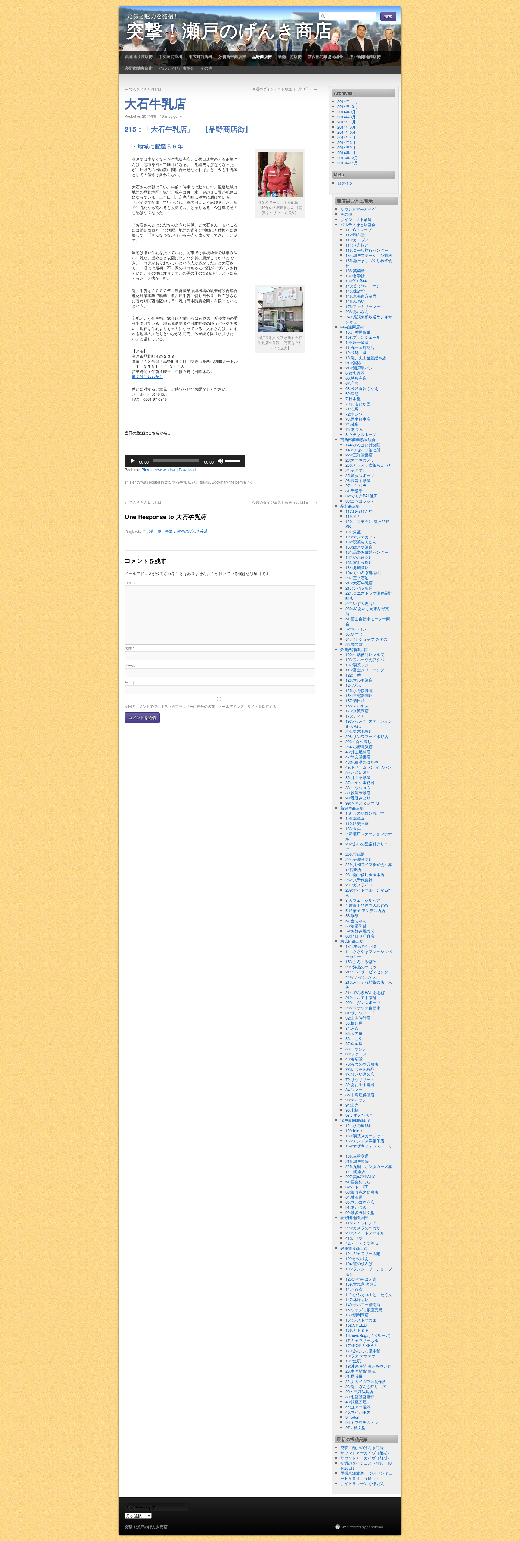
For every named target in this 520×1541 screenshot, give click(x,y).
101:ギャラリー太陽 (362, 1253)
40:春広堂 (354, 1059)
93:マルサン (356, 1100)
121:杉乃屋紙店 (359, 1125)
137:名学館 (355, 276)
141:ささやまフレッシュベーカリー (368, 953)
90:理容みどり (357, 798)
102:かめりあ (357, 1258)
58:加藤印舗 (356, 926)
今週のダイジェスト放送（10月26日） (366, 1465)
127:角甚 (353, 531)
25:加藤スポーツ (359, 475)
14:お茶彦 (354, 1289)
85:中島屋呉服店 (359, 1094)
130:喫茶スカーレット (364, 1135)
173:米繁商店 (357, 711)
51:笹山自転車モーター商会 (367, 621)
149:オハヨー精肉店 (362, 1304)
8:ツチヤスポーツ (360, 434)
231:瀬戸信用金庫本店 (364, 874)
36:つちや (354, 1038)
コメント (132, 582)
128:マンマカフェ (360, 537)
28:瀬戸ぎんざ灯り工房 (365, 1386)
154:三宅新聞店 (359, 695)
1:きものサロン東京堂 (364, 813)
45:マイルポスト (359, 1412)
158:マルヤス (357, 705)
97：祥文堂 (355, 1427)
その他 (206, 68)
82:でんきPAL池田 (361, 496)
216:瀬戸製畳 (357, 1161)
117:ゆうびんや (359, 511)
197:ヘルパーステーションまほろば (368, 723)
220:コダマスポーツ (362, 1002)
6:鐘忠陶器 (354, 373)
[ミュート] (220, 461)
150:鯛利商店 (357, 1315)
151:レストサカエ (360, 1320)
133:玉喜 (353, 828)
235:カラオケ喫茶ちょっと (368, 465)
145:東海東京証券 (360, 296)
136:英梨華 (355, 270)
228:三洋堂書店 (359, 455)
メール (131, 665)
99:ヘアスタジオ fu (362, 803)
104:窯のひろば (359, 1263)
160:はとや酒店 (359, 547)
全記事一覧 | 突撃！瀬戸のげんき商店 (175, 531)
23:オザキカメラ (359, 460)
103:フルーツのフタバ (364, 659)
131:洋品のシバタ (360, 946)
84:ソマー (354, 1089)
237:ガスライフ (359, 885)
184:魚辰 (353, 1361)
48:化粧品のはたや (361, 762)
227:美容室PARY (360, 1176)
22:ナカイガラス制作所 (365, 1381)
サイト (130, 682)
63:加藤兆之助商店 (361, 1192)
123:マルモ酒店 (359, 680)
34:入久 (352, 1028)
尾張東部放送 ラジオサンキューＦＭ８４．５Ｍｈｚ (366, 1475)
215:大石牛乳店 (177, 481)
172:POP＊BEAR (360, 1345)
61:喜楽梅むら (357, 1182)
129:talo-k (354, 1130)
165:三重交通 (357, 1156)
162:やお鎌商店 (359, 557)
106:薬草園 (355, 818)
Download (187, 469)
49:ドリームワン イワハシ (368, 767)
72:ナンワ (354, 414)
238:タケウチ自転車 (362, 1007)
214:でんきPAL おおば (365, 992)
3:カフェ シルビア (362, 900)
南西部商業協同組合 (325, 56)
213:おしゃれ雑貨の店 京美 (368, 984)
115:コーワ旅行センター (366, 250)
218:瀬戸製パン (359, 368)
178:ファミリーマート (364, 306)
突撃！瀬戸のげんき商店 (229, 32)
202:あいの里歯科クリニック (368, 846)
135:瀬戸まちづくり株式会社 (368, 262)
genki (177, 116)
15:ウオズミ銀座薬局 (363, 1309)
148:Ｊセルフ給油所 (362, 450)
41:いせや (354, 1238)
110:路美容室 (357, 823)
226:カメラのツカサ (362, 1228)
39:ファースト (357, 1054)
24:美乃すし (356, 470)
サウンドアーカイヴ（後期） (365, 1452)
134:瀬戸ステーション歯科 (368, 255)
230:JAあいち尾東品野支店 (367, 611)
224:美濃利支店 (359, 859)
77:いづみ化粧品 (359, 1069)
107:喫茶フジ (357, 665)
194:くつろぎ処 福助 (363, 572)
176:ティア (355, 716)
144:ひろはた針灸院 (362, 444)
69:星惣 (352, 393)
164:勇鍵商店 (357, 567)
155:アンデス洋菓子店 (364, 1141)
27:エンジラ (356, 485)
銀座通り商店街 (139, 56)
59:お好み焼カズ (359, 931)
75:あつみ (354, 429)
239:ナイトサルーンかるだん (368, 892)
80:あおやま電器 (359, 1084)
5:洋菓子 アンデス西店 (365, 910)
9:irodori (352, 1417)
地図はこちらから (147, 376)
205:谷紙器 (355, 854)
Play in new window (158, 469)
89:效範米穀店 (357, 792)
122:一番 (353, 675)
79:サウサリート (359, 1079)
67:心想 (352, 383)
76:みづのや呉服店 (361, 1064)
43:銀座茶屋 (356, 1402)
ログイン (345, 183)
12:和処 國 (356, 352)
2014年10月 (347, 106)
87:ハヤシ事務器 (359, 782)
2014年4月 (346, 137)
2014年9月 (346, 111)
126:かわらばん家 (360, 1279)
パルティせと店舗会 (176, 68)
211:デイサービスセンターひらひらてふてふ (368, 974)
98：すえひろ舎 (359, 1115)
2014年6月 (346, 127)
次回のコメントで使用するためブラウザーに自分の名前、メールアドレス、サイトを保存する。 (202, 706)
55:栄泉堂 (354, 644)
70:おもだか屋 (357, 403)
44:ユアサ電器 (357, 1407)
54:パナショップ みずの (366, 639)
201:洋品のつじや (360, 967)
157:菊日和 (355, 700)
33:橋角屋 (354, 1023)
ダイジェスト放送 (356, 219)
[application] (185, 461)
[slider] (233, 460)
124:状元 (353, 685)
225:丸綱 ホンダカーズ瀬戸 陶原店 (368, 1168)
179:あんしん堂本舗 (362, 1350)
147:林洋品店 (357, 1299)
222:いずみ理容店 (360, 603)
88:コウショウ (357, 787)
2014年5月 (346, 132)
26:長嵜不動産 (357, 480)
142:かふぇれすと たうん (368, 1294)
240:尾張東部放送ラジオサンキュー (368, 319)
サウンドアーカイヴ (358, 209)
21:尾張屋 (354, 1376)
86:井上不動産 (357, 777)
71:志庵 (352, 409)
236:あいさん (357, 311)
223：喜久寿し (358, 741)
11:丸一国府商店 (359, 347)
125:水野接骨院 (359, 690)
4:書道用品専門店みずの (366, 905)
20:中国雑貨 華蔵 (360, 1371)
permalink (243, 481)
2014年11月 (347, 101)
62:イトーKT (356, 1187)
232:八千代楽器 (359, 880)
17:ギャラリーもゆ (361, 1340)
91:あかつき (356, 1207)
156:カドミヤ (357, 1330)
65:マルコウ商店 (359, 1202)
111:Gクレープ (358, 229)
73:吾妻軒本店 (357, 419)
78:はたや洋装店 (359, 1074)
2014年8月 (346, 117)
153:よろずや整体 (360, 961)
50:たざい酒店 (357, 772)
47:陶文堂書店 (357, 757)
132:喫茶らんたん (360, 542)
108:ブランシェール (362, 337)
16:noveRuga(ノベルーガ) (367, 1335)
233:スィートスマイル (364, 1233)
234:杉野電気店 (359, 746)
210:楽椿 (353, 363)
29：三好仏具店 (359, 1391)
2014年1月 (346, 152)
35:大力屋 (354, 1033)
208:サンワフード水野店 (366, 736)
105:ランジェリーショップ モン (370, 1271)
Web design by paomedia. (362, 1526)
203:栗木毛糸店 (359, 731)
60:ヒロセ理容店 (359, 936)
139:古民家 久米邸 (361, 1284)
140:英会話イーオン (362, 286)
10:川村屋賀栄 (357, 332)
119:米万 (353, 516)
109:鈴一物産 (357, 342)
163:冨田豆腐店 (359, 562)
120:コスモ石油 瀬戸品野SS (367, 523)
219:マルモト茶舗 (360, 997)
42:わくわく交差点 (361, 1243)
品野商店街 (262, 56)
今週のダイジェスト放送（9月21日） (284, 88)
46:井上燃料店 (357, 752)
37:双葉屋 (354, 1043)
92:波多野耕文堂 (359, 1212)
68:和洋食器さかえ (361, 388)
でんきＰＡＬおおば (143, 88)
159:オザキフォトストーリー (368, 1148)
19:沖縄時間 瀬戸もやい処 (368, 1366)
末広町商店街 (200, 56)
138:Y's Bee (356, 281)
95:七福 (352, 1110)
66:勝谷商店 (356, 378)
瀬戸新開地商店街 (365, 56)
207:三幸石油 (357, 578)
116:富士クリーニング (364, 670)
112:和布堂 (355, 235)
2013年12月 (347, 157)
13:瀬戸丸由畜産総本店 (365, 357)
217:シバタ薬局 (359, 588)
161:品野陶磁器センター (366, 552)
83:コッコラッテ (359, 501)
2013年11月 (347, 163)
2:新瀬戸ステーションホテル (368, 836)
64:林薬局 (354, 1197)
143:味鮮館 (355, 291)
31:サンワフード (359, 1013)
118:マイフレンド (360, 1222)
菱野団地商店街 (139, 68)
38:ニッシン (356, 1048)
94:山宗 (352, 1105)
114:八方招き (357, 245)
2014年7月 (346, 122)
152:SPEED (356, 1325)
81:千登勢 (354, 490)
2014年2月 (346, 147)
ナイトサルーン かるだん (362, 1483)
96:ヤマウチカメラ (361, 1422)
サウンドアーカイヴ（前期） (365, 1458)
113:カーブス (357, 240)
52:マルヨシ (356, 629)
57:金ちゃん (356, 920)
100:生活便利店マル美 (364, 654)
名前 (129, 648)
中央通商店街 (170, 56)
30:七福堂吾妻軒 (359, 1396)
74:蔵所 (352, 424)
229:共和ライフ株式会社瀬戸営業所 (368, 866)
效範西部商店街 (232, 56)
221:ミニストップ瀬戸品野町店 (368, 595)
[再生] (132, 461)
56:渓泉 (352, 915)
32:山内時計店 (357, 1018)
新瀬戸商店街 (290, 56)
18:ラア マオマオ (360, 1356)
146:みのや (355, 301)
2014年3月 (346, 142)
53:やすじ (354, 634)
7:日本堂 (353, 398)
